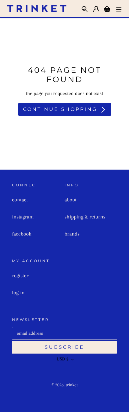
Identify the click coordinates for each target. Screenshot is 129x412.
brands (72, 234)
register (20, 275)
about (70, 200)
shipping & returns (84, 217)
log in (18, 292)
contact (20, 200)
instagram (23, 217)
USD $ (62, 359)
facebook (21, 234)
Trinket (72, 384)
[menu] (118, 8)
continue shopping (60, 109)
